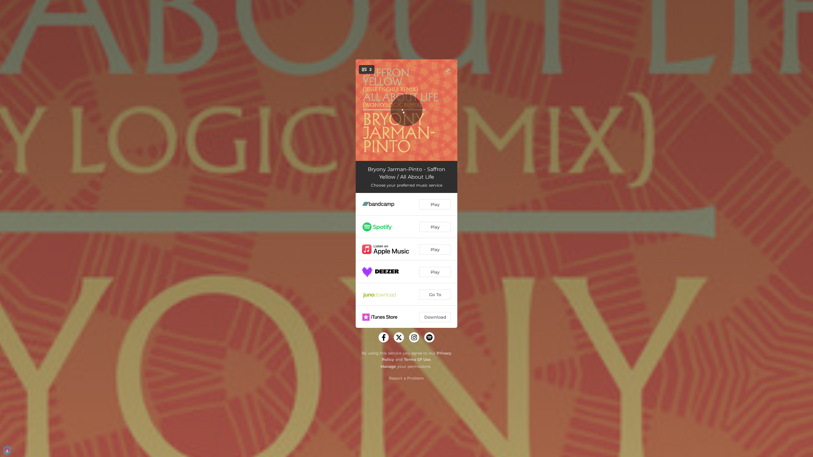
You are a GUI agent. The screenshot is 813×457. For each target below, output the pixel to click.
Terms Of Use (417, 359)
